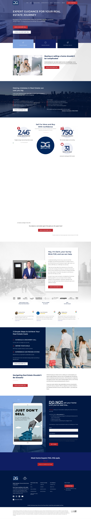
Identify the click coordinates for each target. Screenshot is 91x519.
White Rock (16, 21)
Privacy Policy (45, 505)
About (63, 2)
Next (78, 318)
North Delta (43, 489)
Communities (44, 2)
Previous (12, 318)
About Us (52, 486)
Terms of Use (40, 505)
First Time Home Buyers (34, 494)
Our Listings (36, 2)
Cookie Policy (50, 505)
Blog (51, 2)
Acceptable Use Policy (59, 505)
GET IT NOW (53, 444)
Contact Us (52, 484)
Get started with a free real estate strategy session (23, 357)
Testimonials (53, 489)
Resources (57, 2)
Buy (27, 2)
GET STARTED (72, 2)
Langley (42, 484)
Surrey (23, 21)
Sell (31, 2)
